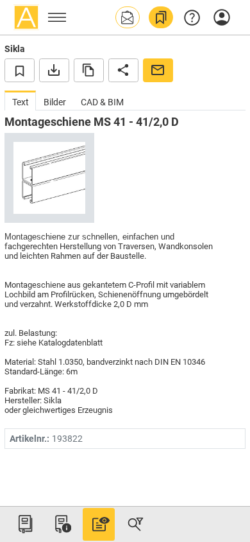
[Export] (54, 70)
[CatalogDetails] (99, 524)
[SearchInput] (135, 524)
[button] (127, 17)
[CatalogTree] (25, 524)
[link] (161, 17)
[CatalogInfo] (62, 524)
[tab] (20, 100)
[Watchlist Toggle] (19, 70)
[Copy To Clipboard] (89, 70)
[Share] (123, 70)
